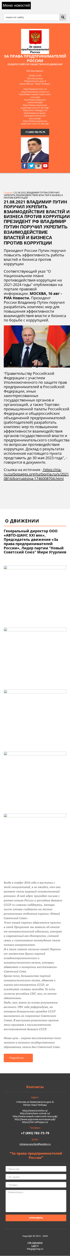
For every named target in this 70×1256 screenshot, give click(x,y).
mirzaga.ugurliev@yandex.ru (35, 1144)
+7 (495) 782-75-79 (35, 132)
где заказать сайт (35, 1244)
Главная (8, 192)
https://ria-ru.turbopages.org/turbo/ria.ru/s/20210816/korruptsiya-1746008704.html (36, 474)
